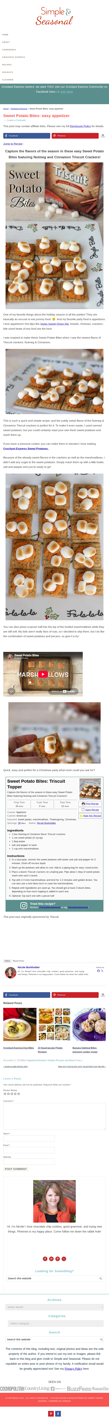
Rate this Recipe (92, 815)
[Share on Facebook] (58, 1414)
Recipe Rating (10, 1090)
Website (7, 1157)
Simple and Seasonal (54, 17)
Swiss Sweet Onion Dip (54, 323)
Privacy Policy (73, 1368)
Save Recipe (92, 809)
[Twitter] (102, 970)
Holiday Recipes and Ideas (61, 1060)
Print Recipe (92, 803)
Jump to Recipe (12, 143)
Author (7, 961)
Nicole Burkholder (46, 823)
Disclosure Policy (80, 126)
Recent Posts (18, 961)
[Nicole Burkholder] (10, 980)
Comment (8, 1101)
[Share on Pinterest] (51, 1414)
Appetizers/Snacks (19, 109)
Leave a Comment (16, 120)
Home (6, 109)
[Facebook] (98, 970)
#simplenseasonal (78, 907)
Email (6, 1145)
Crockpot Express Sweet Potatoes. (26, 448)
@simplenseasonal (49, 907)
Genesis (66, 1401)
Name (6, 1133)
